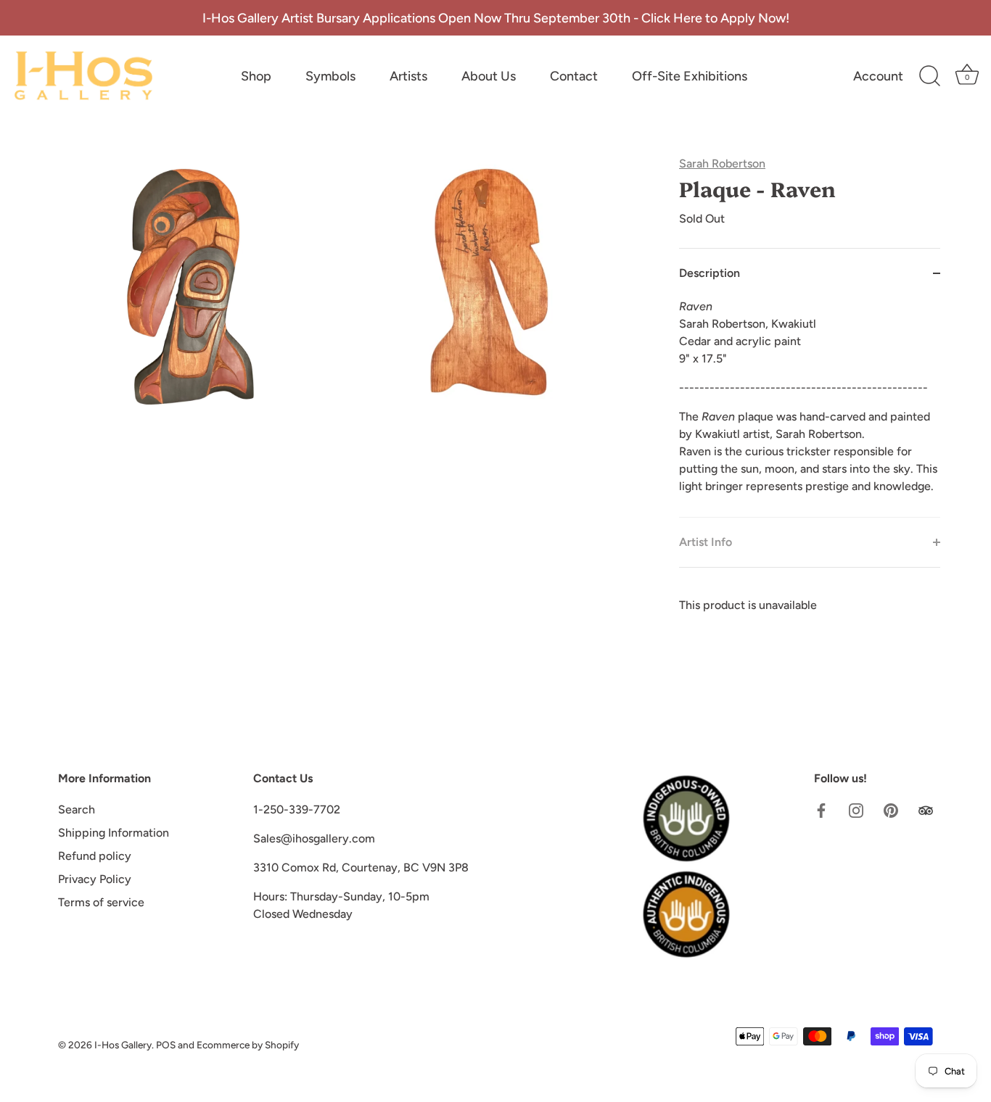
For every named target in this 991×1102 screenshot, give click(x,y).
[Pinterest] (891, 809)
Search (76, 809)
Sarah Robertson (722, 163)
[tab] (809, 407)
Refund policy (94, 856)
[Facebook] (821, 809)
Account (878, 76)
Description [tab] (709, 273)
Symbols (330, 76)
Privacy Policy (94, 879)
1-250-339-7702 (296, 809)
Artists (408, 76)
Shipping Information (113, 833)
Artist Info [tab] (705, 542)
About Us (488, 76)
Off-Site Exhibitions (689, 76)
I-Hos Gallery (123, 1045)
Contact (574, 76)
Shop (256, 76)
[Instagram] (856, 809)
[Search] (929, 76)
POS (166, 1045)
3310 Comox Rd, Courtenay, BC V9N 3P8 (361, 867)
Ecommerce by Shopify (248, 1045)
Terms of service (101, 902)
